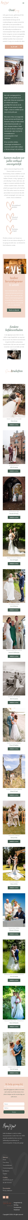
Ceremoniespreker (8, 1168)
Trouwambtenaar (7, 1165)
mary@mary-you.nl (8, 1180)
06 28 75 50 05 (7, 1182)
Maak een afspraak (14, 310)
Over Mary (6, 1162)
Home (4, 1159)
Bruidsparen (6, 1171)
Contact (5, 1174)
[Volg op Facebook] (7, 1197)
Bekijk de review (14, 424)
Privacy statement (7, 1190)
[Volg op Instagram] (4, 1197)
